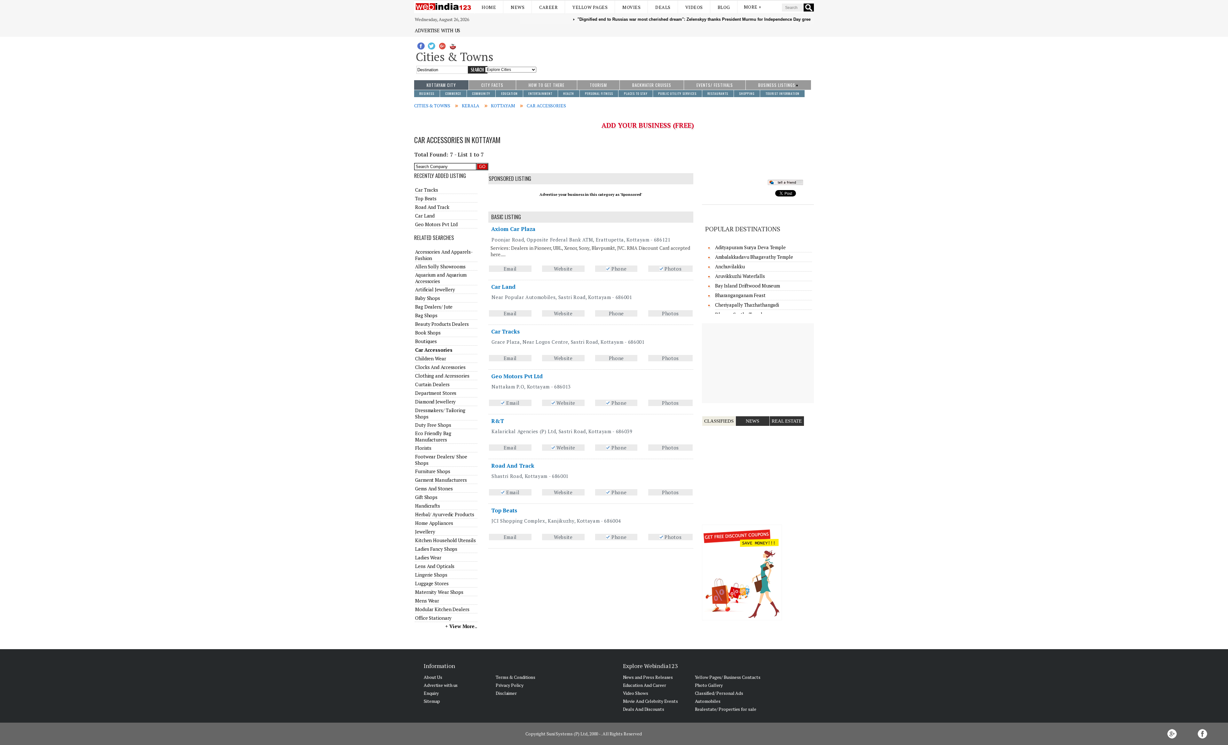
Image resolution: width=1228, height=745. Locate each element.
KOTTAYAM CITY (441, 85)
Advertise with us (437, 30)
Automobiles (707, 701)
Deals (663, 7)
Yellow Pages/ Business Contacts (727, 677)
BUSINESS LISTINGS (776, 85)
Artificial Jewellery (435, 289)
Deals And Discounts (643, 709)
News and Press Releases (648, 677)
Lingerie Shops (431, 575)
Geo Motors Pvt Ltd (517, 376)
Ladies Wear (428, 557)
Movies (631, 7)
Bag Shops (426, 315)
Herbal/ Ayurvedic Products (444, 514)
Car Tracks (505, 331)
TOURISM (598, 85)
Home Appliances (434, 523)
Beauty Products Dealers (442, 324)
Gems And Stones (434, 488)
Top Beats (504, 510)
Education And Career (644, 685)
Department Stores (435, 393)
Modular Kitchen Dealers (442, 609)
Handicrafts (427, 506)
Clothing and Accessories (442, 375)
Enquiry (431, 693)
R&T (497, 421)
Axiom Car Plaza (513, 229)
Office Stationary (433, 618)
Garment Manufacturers (441, 480)
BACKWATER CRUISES (651, 85)
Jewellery (425, 531)
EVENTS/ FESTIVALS (715, 85)
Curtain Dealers (432, 384)
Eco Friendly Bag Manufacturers (433, 436)
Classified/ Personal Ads (719, 693)
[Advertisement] (675, 55)
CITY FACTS (492, 85)
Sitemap (432, 701)
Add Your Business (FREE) (648, 125)
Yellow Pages (590, 7)
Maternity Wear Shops (439, 592)
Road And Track (512, 465)
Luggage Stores (432, 583)
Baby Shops (427, 298)
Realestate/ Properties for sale (725, 709)
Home (489, 7)
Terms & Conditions (515, 677)
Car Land (503, 286)
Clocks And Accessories (440, 367)
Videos (694, 7)
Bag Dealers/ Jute (434, 306)
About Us (433, 677)
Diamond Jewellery (435, 401)
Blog (724, 7)
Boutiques (426, 341)
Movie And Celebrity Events (650, 701)
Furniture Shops (432, 471)
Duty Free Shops (433, 425)
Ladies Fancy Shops (436, 549)
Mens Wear (427, 600)
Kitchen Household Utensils (445, 540)
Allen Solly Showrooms (440, 266)
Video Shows (635, 693)
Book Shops (428, 332)
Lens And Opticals (434, 566)
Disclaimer (506, 693)
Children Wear (430, 358)
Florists (423, 448)
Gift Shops (426, 497)
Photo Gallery (709, 685)
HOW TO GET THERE (546, 85)
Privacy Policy (509, 685)
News (517, 7)
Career (548, 7)
